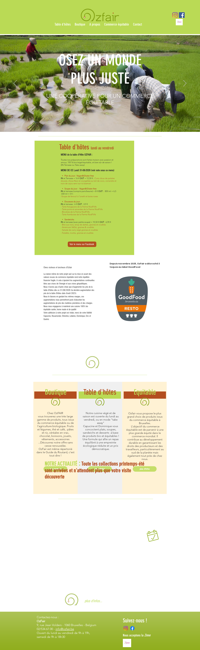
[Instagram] (175, 15)
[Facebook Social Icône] (182, 15)
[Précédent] (15, 83)
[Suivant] (184, 83)
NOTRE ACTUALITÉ (61, 464)
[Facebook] (132, 628)
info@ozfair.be (65, 629)
